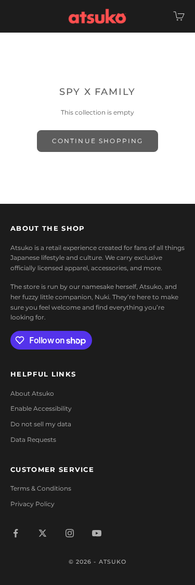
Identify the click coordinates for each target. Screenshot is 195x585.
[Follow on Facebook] (15, 533)
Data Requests (33, 439)
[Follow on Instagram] (69, 533)
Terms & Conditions (40, 488)
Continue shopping (98, 141)
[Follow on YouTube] (97, 533)
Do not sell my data (40, 424)
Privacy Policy (32, 504)
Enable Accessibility (41, 408)
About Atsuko (32, 393)
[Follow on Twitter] (42, 533)
